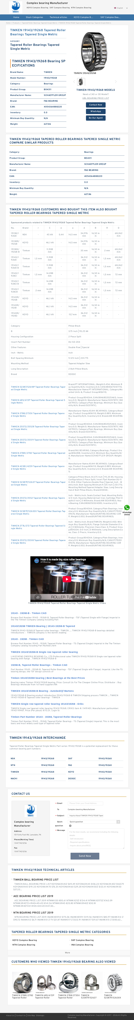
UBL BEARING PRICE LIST (95, 98)
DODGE (72, 778)
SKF (70, 758)
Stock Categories (34, 17)
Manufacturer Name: (20, 95)
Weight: (14, 124)
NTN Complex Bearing (68, 26)
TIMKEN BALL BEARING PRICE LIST (35, 880)
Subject (59, 816)
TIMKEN (15, 772)
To (58, 809)
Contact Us (21, 1015)
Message (60, 830)
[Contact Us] (127, 510)
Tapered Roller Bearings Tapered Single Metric (39, 23)
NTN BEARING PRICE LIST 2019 (33, 913)
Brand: (13, 101)
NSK (13, 758)
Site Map (31, 1015)
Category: (15, 84)
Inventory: (15, 112)
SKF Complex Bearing (111, 17)
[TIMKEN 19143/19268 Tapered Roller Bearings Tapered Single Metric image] (95, 52)
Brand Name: (17, 72)
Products (16, 23)
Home (16, 17)
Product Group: (18, 89)
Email (58, 803)
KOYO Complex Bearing (85, 17)
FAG (70, 765)
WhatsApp (96, 111)
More (67, 952)
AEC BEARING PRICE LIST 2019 (33, 896)
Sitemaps (40, 1015)
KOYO (71, 772)
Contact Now (95, 105)
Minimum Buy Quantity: (22, 118)
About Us (10, 1015)
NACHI (14, 778)
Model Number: (18, 78)
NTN (13, 765)
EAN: (12, 107)
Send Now (85, 856)
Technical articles (58, 17)
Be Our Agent (96, 118)
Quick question (59, 824)
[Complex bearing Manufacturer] (15, 6)
